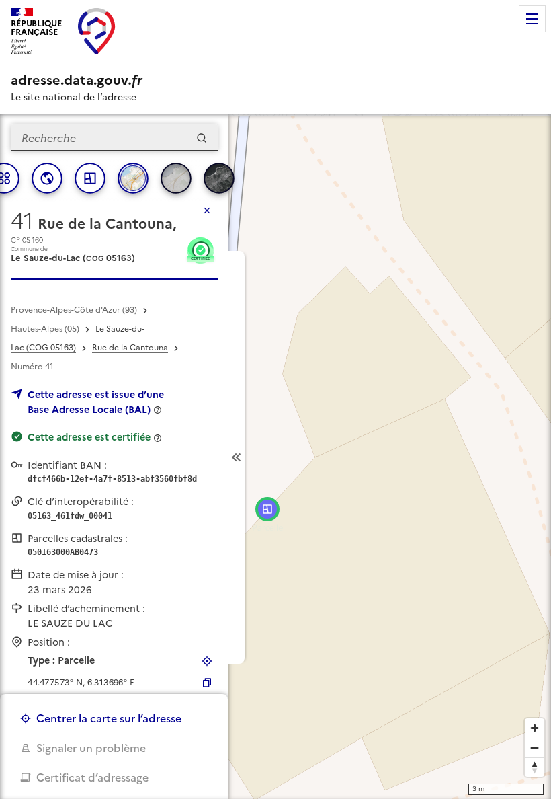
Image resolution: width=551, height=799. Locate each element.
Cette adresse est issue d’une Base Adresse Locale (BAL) (96, 402)
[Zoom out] (534, 747)
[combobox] (114, 137)
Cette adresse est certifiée (89, 437)
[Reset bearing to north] (534, 767)
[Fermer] (207, 210)
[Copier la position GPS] (207, 682)
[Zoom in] (534, 728)
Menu (532, 18)
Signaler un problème (91, 748)
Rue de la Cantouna (130, 348)
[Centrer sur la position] (207, 661)
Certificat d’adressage (92, 777)
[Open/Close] (236, 457)
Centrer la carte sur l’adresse (108, 718)
